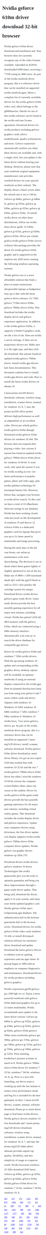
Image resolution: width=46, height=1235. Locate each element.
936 (37, 1213)
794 (37, 1224)
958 (20, 1228)
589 (21, 1210)
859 (12, 1206)
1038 (13, 1224)
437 (13, 1199)
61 (5, 1206)
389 (14, 1232)
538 (5, 1228)
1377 (15, 1213)
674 (5, 1221)
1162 (36, 1217)
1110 (28, 1228)
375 (20, 1199)
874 (5, 1202)
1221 (28, 1199)
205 (13, 1221)
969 (26, 1206)
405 (13, 1228)
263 (20, 1217)
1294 (14, 1202)
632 (21, 1232)
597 (29, 1221)
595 (36, 1199)
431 (36, 1202)
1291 (14, 1210)
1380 (37, 1210)
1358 (29, 1224)
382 (29, 1213)
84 (5, 1224)
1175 (6, 1213)
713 (29, 1202)
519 (29, 1210)
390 (5, 1217)
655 (39, 1206)
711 (19, 1206)
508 (13, 1217)
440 (22, 1213)
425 (5, 1199)
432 (36, 1221)
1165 (21, 1224)
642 (5, 1210)
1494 (21, 1221)
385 (28, 1217)
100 (36, 1228)
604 (21, 1202)
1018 (6, 1232)
